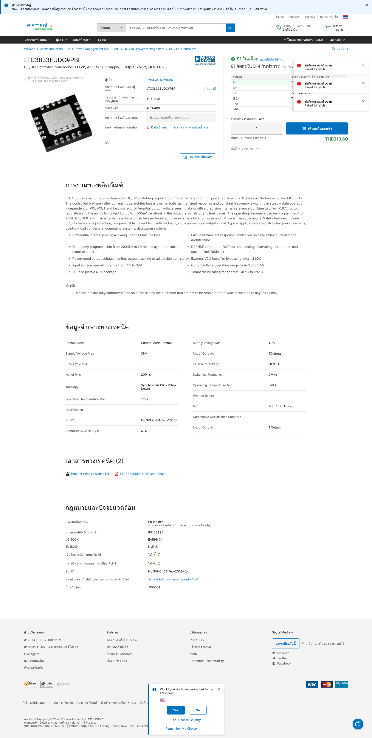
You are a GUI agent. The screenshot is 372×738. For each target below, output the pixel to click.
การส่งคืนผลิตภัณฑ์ (119, 654)
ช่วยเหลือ (310, 16)
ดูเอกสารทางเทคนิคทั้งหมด (191, 127)
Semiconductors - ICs (55, 49)
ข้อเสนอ (280, 16)
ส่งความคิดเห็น (34, 661)
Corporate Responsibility (206, 661)
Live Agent (31, 654)
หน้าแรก (29, 49)
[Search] (230, 27)
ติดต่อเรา (294, 16)
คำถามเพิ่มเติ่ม (33, 667)
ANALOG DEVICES (159, 79)
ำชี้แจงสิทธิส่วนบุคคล (37, 702)
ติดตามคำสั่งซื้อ (329, 16)
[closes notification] (367, 5)
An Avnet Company (37, 719)
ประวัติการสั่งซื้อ (117, 647)
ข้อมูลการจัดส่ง (117, 661)
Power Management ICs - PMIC (97, 49)
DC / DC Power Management (144, 49)
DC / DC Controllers (182, 49)
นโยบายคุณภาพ (200, 647)
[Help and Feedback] (358, 724)
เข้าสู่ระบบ (289, 26)
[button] (37, 40)
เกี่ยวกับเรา (196, 640)
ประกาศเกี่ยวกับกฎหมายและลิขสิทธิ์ (76, 702)
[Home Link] (40, 28)
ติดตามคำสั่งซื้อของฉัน (122, 640)
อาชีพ (193, 654)
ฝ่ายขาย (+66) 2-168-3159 (42, 640)
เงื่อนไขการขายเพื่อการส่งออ (118, 702)
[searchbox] (176, 27)
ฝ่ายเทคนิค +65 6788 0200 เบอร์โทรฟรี (51, 647)
